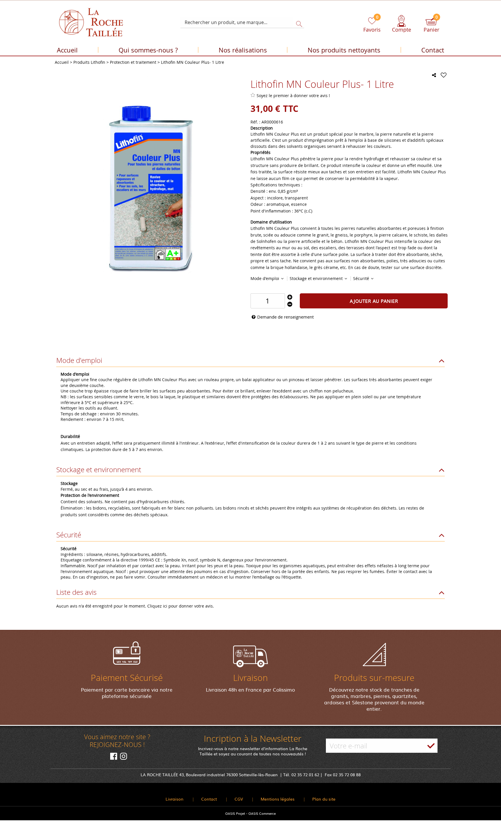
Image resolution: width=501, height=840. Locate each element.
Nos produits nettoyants (344, 50)
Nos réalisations (243, 50)
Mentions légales (278, 799)
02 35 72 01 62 (305, 774)
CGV (239, 799)
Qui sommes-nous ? (148, 50)
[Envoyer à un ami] (434, 75)
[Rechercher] (297, 22)
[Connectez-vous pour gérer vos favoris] (444, 75)
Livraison (175, 799)
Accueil (67, 50)
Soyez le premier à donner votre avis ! (293, 95)
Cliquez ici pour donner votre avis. (180, 606)
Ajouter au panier (374, 300)
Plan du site (323, 799)
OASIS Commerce (262, 813)
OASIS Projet (235, 813)
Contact (432, 50)
